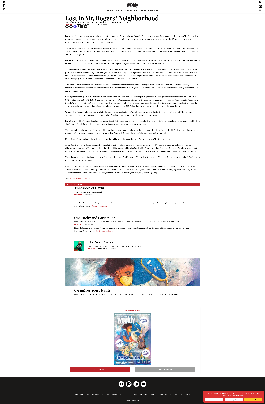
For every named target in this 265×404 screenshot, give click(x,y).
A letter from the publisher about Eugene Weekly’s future (115, 246)
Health (77, 297)
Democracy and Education (80, 179)
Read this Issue (165, 369)
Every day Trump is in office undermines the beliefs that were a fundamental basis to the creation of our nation (126, 222)
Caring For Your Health (92, 290)
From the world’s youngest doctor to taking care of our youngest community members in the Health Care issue (126, 294)
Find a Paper (99, 369)
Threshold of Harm (89, 187)
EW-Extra (92, 249)
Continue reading (100, 205)
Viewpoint (69, 24)
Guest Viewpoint (83, 24)
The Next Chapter (101, 242)
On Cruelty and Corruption (95, 217)
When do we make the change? (88, 192)
